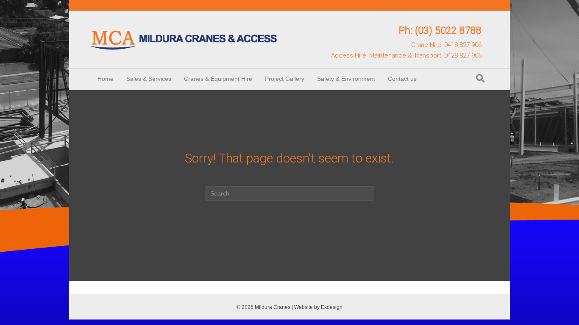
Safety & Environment (346, 78)
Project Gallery (284, 78)
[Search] (480, 78)
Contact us (402, 78)
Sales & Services (148, 78)
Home (105, 78)
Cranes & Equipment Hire (218, 78)
